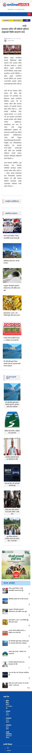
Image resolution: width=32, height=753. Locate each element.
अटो (8, 748)
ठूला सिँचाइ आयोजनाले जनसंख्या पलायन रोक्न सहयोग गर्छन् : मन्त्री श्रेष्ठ (12, 539)
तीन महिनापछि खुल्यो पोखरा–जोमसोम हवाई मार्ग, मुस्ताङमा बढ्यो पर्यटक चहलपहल (12, 364)
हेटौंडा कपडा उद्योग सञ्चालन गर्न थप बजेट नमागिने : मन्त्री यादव (12, 512)
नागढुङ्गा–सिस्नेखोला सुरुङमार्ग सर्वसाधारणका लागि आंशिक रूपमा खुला (12, 288)
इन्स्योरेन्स (9, 750)
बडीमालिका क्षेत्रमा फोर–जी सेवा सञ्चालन (18, 599)
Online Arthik (11, 40)
